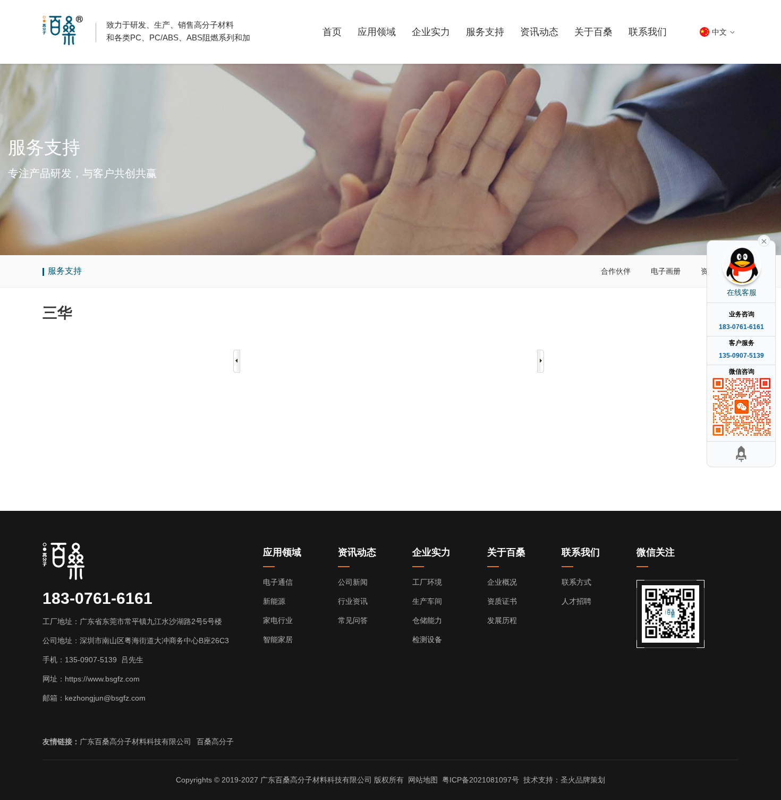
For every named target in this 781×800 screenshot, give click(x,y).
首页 (332, 32)
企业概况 (502, 582)
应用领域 (377, 32)
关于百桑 (593, 32)
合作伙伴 (616, 271)
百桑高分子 (215, 741)
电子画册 (666, 271)
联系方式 (576, 582)
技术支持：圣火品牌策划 (564, 780)
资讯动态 (539, 32)
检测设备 (427, 639)
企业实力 (431, 32)
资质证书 (502, 601)
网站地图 (423, 780)
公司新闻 (353, 582)
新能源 (274, 601)
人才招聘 (576, 601)
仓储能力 (427, 620)
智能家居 (278, 639)
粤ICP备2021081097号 (480, 780)
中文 (719, 32)
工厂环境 (427, 582)
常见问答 (353, 620)
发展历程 (502, 620)
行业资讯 (353, 601)
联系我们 (648, 32)
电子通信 (278, 582)
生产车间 (427, 601)
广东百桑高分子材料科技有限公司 (135, 741)
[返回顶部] (741, 454)
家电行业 (278, 620)
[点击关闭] (764, 240)
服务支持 (485, 32)
